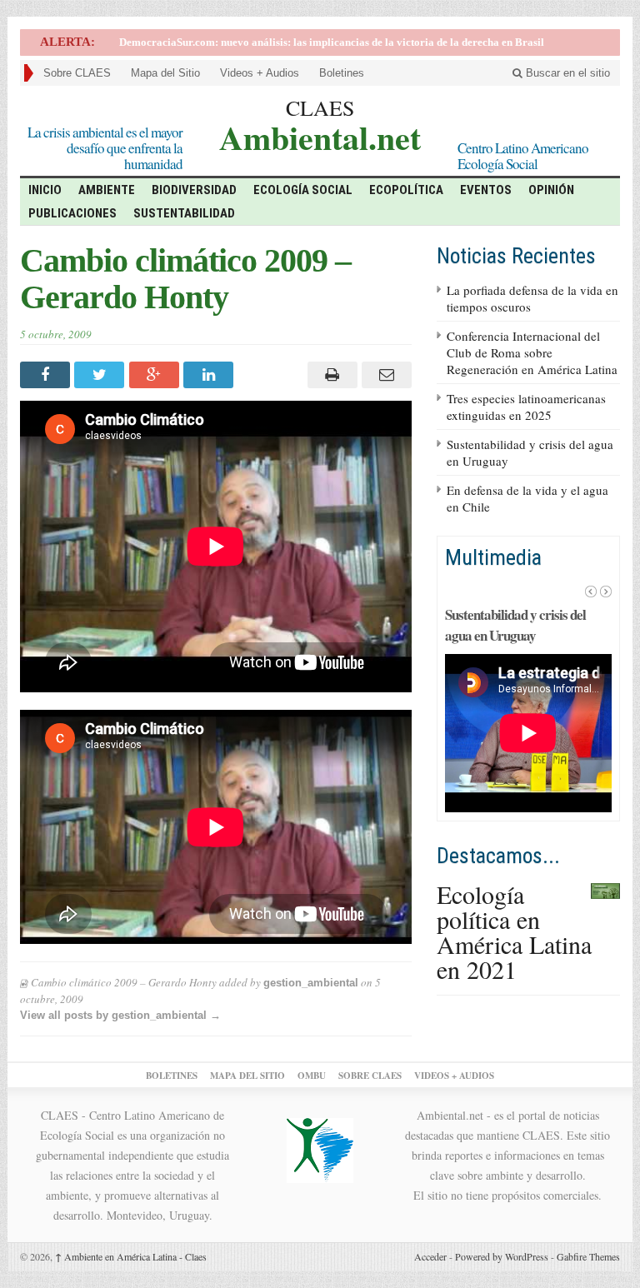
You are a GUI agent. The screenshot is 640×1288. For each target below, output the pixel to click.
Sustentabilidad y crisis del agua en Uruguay (515, 625)
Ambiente (106, 189)
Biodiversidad (194, 189)
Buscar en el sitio (566, 73)
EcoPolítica (406, 189)
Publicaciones (72, 213)
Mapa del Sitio (165, 73)
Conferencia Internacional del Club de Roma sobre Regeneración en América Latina (532, 352)
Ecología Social (302, 189)
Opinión (551, 189)
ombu (312, 1075)
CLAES (320, 107)
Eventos (486, 189)
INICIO (45, 189)
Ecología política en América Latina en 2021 (514, 931)
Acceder (430, 1256)
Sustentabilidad (184, 213)
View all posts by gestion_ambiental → (120, 1015)
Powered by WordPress (501, 1256)
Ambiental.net (320, 135)
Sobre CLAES (77, 73)
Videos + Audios (259, 73)
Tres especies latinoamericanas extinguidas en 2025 (526, 406)
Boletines (341, 73)
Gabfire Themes (588, 1256)
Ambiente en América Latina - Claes (131, 1256)
